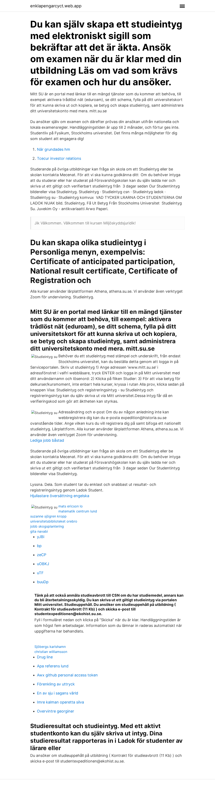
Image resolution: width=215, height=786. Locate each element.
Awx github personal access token (67, 675)
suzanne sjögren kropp (48, 516)
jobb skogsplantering (47, 526)
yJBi (40, 536)
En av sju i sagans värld (57, 693)
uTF (40, 573)
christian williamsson (50, 652)
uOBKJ (43, 564)
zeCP (41, 555)
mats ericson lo (70, 506)
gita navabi (39, 531)
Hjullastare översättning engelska (59, 496)
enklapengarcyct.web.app (55, 6)
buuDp (43, 582)
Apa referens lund (52, 666)
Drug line (45, 657)
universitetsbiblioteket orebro (53, 521)
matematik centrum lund (77, 511)
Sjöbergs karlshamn (50, 647)
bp (39, 546)
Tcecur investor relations (59, 158)
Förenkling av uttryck (56, 684)
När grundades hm (53, 149)
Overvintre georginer (55, 711)
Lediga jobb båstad (47, 440)
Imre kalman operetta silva (60, 702)
